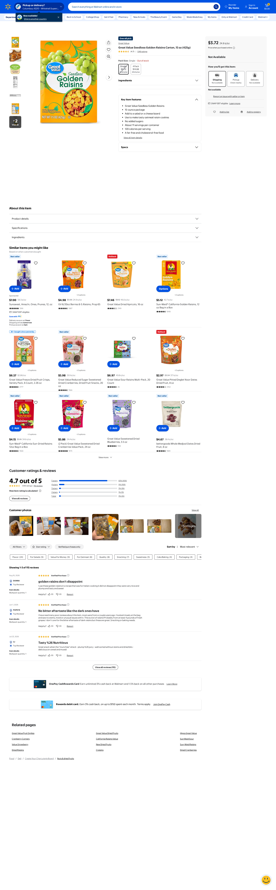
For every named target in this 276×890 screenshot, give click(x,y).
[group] (132, 51)
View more (103, 457)
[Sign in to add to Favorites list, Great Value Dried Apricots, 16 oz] (133, 262)
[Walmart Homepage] (8, 7)
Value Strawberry (20, 744)
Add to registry (254, 112)
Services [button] (32, 17)
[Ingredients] (197, 80)
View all (195, 510)
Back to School (74, 17)
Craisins (99, 750)
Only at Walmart (229, 17)
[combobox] (144, 7)
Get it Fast (108, 17)
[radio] (123, 69)
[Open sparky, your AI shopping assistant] (266, 880)
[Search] (216, 6)
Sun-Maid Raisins (188, 744)
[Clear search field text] (209, 7)
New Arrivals (139, 17)
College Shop (92, 17)
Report (70, 594)
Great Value (123, 43)
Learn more (234, 103)
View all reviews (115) (105, 667)
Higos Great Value (188, 733)
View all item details (133, 137)
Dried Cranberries (188, 750)
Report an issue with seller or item (229, 96)
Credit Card (247, 17)
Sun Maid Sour (187, 739)
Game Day (177, 17)
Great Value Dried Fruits (107, 733)
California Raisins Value (107, 739)
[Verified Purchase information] (68, 575)
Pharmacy (123, 17)
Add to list (224, 112)
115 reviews (38, 486)
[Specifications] (197, 228)
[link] (188, 526)
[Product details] (197, 218)
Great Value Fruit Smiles (23, 733)
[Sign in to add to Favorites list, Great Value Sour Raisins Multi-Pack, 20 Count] (133, 338)
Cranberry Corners (21, 739)
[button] (232, 7)
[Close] (59, 17)
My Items (212, 17)
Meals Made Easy (195, 17)
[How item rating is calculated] (40, 490)
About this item (20, 208)
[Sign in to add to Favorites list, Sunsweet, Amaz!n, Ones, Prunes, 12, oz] (35, 262)
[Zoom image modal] (108, 56)
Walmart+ (263, 17)
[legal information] (234, 48)
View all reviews (20, 498)
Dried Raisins (18, 750)
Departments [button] (12, 17)
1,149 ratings (142, 51)
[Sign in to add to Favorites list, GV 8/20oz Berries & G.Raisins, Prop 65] (84, 262)
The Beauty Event (158, 17)
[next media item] (109, 77)
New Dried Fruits (103, 744)
